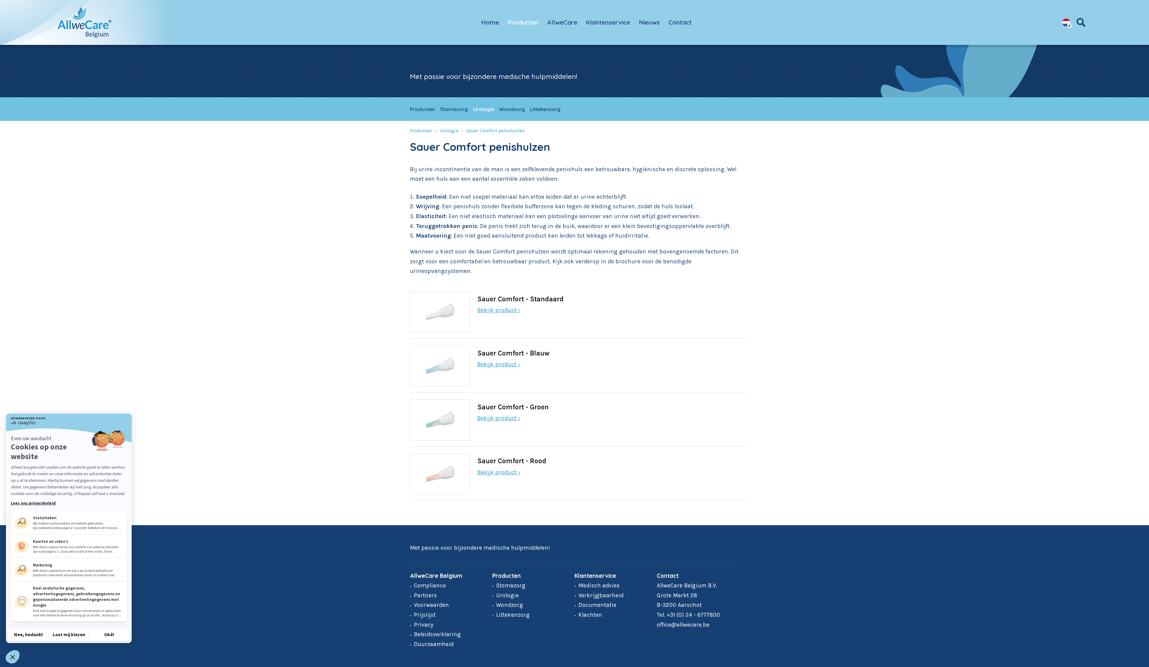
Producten (523, 22)
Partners (425, 595)
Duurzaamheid (434, 644)
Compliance (430, 585)
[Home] (84, 22)
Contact (680, 22)
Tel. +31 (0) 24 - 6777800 (688, 614)
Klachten (590, 614)
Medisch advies (599, 585)
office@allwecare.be (683, 624)
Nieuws (649, 22)
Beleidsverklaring (437, 634)
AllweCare (562, 22)
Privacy (423, 624)
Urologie (483, 109)
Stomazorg (454, 109)
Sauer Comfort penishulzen (495, 130)
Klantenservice (608, 22)
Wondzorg (512, 109)
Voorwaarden (431, 604)
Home (490, 22)
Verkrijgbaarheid (601, 595)
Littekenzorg (545, 109)
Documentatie (597, 604)
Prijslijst (425, 614)
